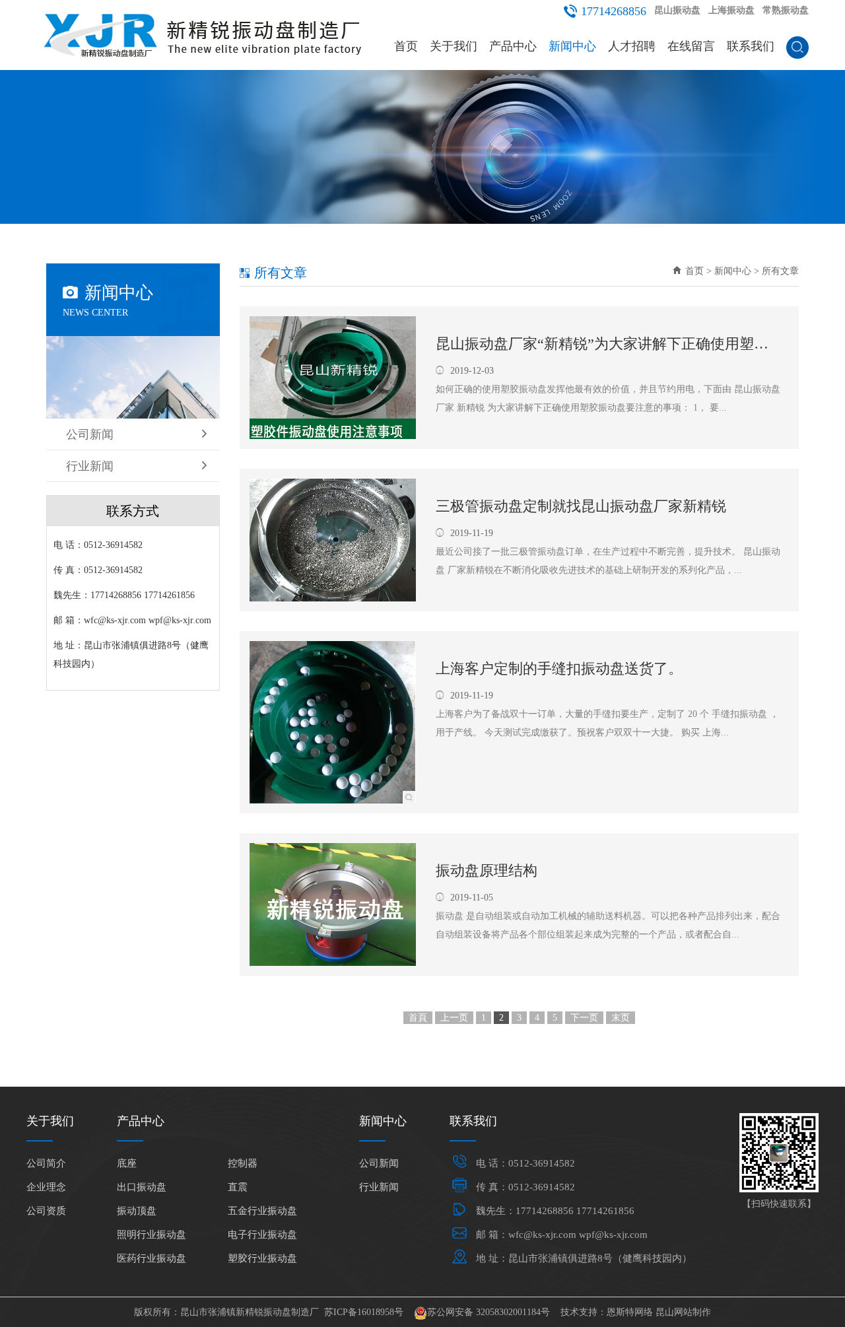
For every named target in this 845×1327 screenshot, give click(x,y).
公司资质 (46, 1211)
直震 (238, 1187)
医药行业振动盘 (151, 1258)
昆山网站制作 (683, 1312)
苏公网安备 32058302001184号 (488, 1312)
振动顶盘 (136, 1211)
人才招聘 (632, 46)
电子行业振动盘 (262, 1234)
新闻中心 (572, 46)
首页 (406, 46)
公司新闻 (90, 434)
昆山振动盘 (677, 10)
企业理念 (46, 1187)
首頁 (418, 1018)
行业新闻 (90, 466)
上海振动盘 (731, 10)
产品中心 (513, 46)
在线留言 (691, 46)
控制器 (242, 1163)
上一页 (454, 1018)
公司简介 (46, 1163)
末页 (620, 1018)
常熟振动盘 (785, 10)
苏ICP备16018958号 (363, 1312)
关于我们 (453, 46)
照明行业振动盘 (151, 1234)
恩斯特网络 (630, 1312)
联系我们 (750, 46)
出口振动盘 (141, 1187)
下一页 (584, 1018)
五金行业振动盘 (262, 1211)
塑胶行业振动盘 (262, 1258)
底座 (127, 1163)
